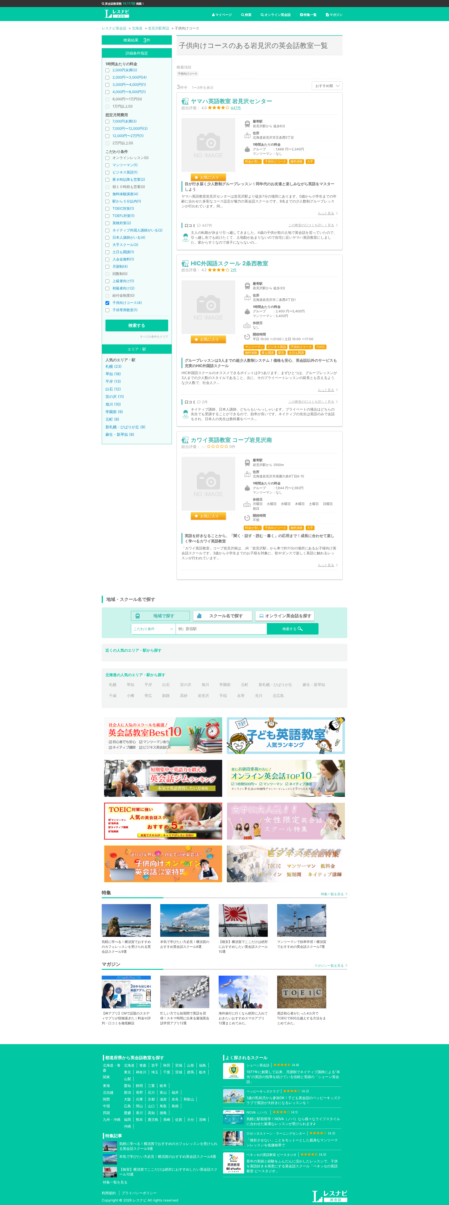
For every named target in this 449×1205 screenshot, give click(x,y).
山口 (151, 1106)
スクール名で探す (226, 615)
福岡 (127, 1119)
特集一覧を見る (332, 894)
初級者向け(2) (123, 288)
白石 (166, 684)
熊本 (139, 1119)
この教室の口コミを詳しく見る (311, 225)
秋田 (166, 1065)
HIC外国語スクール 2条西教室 (229, 263)
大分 (190, 1119)
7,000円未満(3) (124, 121)
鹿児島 (153, 1119)
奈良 (175, 1099)
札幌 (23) (113, 366)
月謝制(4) (120, 266)
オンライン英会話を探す (288, 615)
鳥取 (163, 1106)
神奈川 (141, 1072)
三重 (151, 1085)
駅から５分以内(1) (126, 201)
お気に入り (209, 177)
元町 (244, 684)
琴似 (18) (113, 374)
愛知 (127, 1085)
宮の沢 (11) (114, 396)
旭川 (205, 684)
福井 (175, 1092)
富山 (163, 1092)
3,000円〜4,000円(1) (129, 84)
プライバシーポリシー (139, 1193)
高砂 (184, 695)
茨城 (178, 1072)
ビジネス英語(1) (125, 172)
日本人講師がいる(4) (128, 237)
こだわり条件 (144, 629)
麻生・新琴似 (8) (119, 434)
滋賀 (163, 1099)
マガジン (336, 15)
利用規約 (109, 1193)
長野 (139, 1092)
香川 (139, 1113)
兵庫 (139, 1099)
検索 (248, 15)
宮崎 (202, 1119)
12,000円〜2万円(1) (128, 135)
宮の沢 (185, 684)
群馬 (190, 1072)
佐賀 (178, 1119)
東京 (127, 1072)
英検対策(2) (121, 223)
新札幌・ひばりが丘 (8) (125, 427)
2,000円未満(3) (124, 70)
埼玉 (154, 1072)
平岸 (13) (113, 381)
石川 (151, 1092)
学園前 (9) (114, 411)
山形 (190, 1065)
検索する (136, 325)
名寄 (241, 695)
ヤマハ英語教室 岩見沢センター (231, 101)
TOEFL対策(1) (123, 215)
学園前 (225, 684)
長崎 (166, 1119)
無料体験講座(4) (125, 194)
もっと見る (326, 213)
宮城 (178, 1065)
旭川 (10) (113, 404)
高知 (151, 1113)
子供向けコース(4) (127, 302)
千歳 (112, 695)
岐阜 (163, 1085)
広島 (127, 1106)
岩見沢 (203, 695)
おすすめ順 (324, 85)
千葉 (166, 1072)
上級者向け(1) (123, 281)
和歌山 (189, 1099)
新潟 (127, 1092)
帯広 (148, 695)
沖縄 (127, 1126)
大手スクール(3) (125, 244)
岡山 (139, 1106)
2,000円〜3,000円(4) (129, 77)
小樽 (130, 695)
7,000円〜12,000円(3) (130, 128)
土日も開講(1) (123, 252)
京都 (151, 1099)
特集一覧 (310, 15)
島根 (175, 1106)
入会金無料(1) (123, 259)
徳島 (163, 1113)
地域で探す (163, 615)
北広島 (278, 695)
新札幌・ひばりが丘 (275, 684)
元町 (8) (112, 419)
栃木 (202, 1072)
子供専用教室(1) (125, 310)
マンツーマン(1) (125, 165)
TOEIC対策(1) (123, 208)
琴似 (130, 684)
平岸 (148, 684)
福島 (202, 1065)
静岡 (139, 1085)
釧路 (166, 695)
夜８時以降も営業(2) (128, 179)
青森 (142, 1065)
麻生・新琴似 (314, 684)
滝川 (258, 695)
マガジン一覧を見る (329, 965)
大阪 (127, 1099)
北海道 (129, 1065)
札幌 (112, 684)
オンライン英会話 (277, 15)
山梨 (127, 1079)
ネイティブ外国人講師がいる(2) (137, 230)
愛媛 (127, 1113)
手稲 (223, 695)
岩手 (154, 1065)
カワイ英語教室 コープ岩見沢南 (231, 440)
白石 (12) (113, 389)
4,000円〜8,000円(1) (129, 92)
